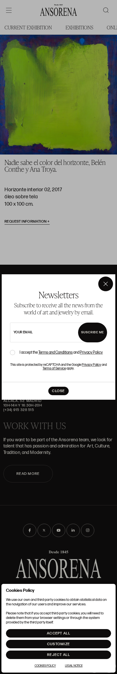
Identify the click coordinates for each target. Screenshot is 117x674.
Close (58, 391)
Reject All (58, 655)
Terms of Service (54, 368)
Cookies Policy (45, 666)
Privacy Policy (91, 352)
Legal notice (74, 666)
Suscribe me (92, 332)
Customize (58, 644)
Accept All (58, 633)
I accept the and (61, 352)
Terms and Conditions (55, 352)
